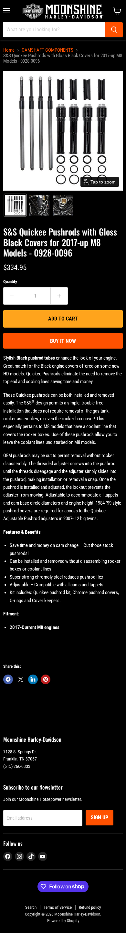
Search (31, 907)
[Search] (114, 29)
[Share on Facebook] (8, 679)
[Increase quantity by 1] (59, 296)
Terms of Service (58, 907)
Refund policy (90, 907)
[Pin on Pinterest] (45, 679)
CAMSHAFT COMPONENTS (47, 50)
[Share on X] (21, 679)
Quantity (10, 281)
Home (9, 50)
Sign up (99, 817)
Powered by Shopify (63, 920)
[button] (15, 205)
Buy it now (63, 341)
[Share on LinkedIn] (33, 679)
